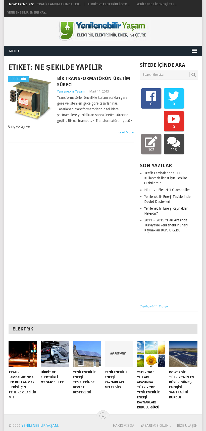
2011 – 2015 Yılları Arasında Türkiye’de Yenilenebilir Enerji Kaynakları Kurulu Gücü (166, 225)
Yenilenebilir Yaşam (71, 91)
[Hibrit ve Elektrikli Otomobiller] (55, 354)
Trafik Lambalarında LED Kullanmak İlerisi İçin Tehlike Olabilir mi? (165, 178)
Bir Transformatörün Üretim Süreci (93, 81)
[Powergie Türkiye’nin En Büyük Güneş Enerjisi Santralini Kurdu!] (183, 354)
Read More (126, 132)
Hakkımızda (123, 425)
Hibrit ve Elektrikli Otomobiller (167, 190)
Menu (14, 51)
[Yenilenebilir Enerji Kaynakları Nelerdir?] (119, 354)
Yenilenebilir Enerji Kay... (27, 12)
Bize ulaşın (187, 425)
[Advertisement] (169, 265)
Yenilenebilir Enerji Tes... (156, 4)
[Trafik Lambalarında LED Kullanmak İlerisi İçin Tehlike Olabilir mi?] (23, 354)
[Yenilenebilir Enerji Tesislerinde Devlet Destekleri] (87, 354)
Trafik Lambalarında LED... (59, 4)
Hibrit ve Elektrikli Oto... (109, 4)
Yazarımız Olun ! (156, 425)
